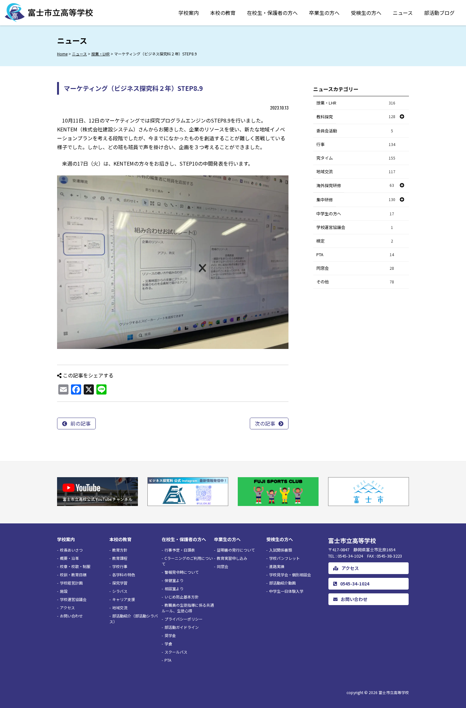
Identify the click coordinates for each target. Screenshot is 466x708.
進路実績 (276, 566)
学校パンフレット (284, 558)
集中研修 (324, 200)
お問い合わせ (71, 615)
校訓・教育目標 (73, 574)
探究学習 (119, 582)
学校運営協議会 (354, 227)
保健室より (174, 580)
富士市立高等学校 (394, 692)
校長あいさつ (71, 550)
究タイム (355, 158)
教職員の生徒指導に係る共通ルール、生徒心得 (188, 607)
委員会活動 (354, 131)
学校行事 (119, 566)
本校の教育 (223, 12)
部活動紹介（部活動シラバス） (133, 618)
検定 (354, 241)
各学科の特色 (123, 574)
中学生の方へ (355, 214)
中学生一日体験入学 (286, 591)
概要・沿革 (69, 558)
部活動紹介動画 (282, 582)
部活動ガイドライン (182, 627)
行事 (355, 144)
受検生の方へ (366, 12)
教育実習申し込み (232, 558)
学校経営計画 (71, 582)
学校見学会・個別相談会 (290, 574)
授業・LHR (355, 103)
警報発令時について (182, 572)
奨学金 (170, 635)
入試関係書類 (280, 550)
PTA (355, 254)
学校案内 (188, 12)
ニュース (403, 12)
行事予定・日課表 (180, 550)
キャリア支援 (123, 599)
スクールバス (176, 651)
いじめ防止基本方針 (182, 596)
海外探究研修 (328, 185)
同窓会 (355, 268)
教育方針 (119, 550)
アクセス (67, 607)
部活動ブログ (439, 12)
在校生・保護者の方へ (272, 12)
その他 (355, 282)
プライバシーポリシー (184, 619)
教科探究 (324, 117)
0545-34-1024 (354, 583)
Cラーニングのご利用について (187, 560)
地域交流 (355, 171)
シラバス (119, 591)
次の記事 (265, 423)
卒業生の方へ (324, 12)
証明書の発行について (236, 550)
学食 (168, 643)
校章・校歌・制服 (75, 566)
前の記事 (80, 423)
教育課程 (119, 558)
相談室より (174, 588)
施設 (64, 591)
